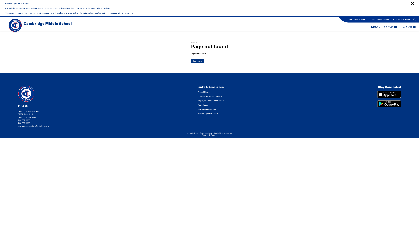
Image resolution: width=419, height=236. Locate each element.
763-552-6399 (24, 123)
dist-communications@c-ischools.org (117, 13)
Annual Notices (204, 92)
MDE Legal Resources (207, 109)
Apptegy (214, 135)
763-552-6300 (24, 120)
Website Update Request (208, 114)
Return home (197, 61)
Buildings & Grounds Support (210, 96)
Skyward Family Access (378, 19)
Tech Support (203, 105)
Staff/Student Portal (401, 19)
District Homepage (357, 19)
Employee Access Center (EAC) (211, 101)
